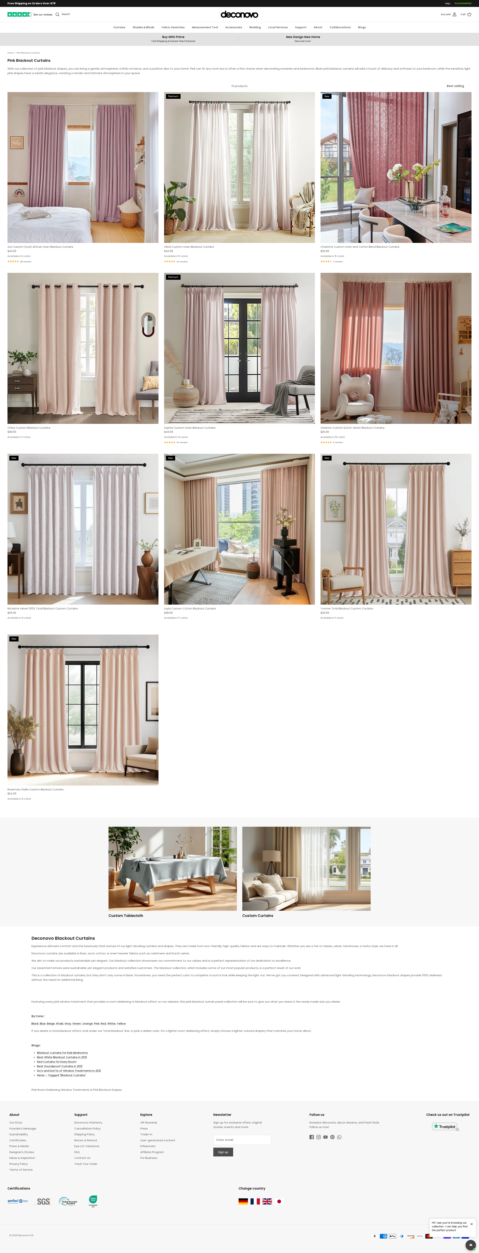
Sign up (223, 1152)
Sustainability (463, 3)
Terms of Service (21, 1170)
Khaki (59, 1023)
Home (10, 52)
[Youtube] (325, 1137)
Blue (43, 1023)
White (111, 1023)
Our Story (15, 1122)
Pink (96, 1023)
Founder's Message (22, 1128)
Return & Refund (85, 1140)
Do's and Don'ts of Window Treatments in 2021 (69, 1071)
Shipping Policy (84, 1134)
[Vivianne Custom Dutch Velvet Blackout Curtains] (396, 348)
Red (103, 1023)
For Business (148, 1158)
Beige (51, 1023)
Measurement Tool (205, 27)
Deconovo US (25, 1235)
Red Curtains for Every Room (57, 1062)
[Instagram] (318, 1137)
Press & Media (19, 1146)
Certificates (17, 1140)
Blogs (362, 27)
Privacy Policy (18, 1164)
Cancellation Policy (87, 1128)
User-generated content (157, 1140)
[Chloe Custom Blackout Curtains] (82, 348)
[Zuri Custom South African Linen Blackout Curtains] (82, 167)
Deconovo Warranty (88, 1122)
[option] (173, 873)
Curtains (119, 27)
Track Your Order (85, 1164)
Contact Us (82, 1158)
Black (35, 1023)
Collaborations (340, 27)
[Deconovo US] (239, 14)
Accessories (233, 27)
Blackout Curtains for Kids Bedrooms (62, 1053)
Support (300, 27)
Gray (68, 1023)
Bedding (255, 27)
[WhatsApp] (339, 1137)
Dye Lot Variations (86, 1146)
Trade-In (146, 1134)
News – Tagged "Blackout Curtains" (61, 1075)
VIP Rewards (148, 1122)
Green (76, 1023)
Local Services (278, 27)
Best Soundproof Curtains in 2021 (60, 1066)
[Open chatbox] (471, 1245)
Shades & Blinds (143, 27)
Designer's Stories (21, 1152)
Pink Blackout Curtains (28, 52)
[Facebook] (311, 1137)
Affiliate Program (152, 1152)
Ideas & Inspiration (22, 1158)
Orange (87, 1023)
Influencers (147, 1146)
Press (144, 1128)
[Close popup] (470, 1222)
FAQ (77, 1152)
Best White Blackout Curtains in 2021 (62, 1057)
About (318, 27)
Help (447, 3)
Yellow (121, 1023)
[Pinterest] (332, 1137)
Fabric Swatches (173, 27)
